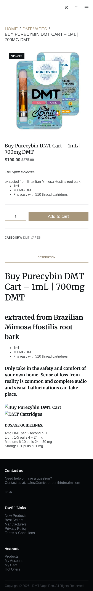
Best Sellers (14, 520)
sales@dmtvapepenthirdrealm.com (53, 483)
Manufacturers (16, 524)
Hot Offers (12, 569)
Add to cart (58, 216)
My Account (13, 561)
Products (11, 556)
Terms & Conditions (20, 533)
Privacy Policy (16, 528)
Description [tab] (46, 257)
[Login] (66, 7)
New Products (15, 516)
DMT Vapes (32, 237)
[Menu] (86, 7)
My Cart (11, 565)
